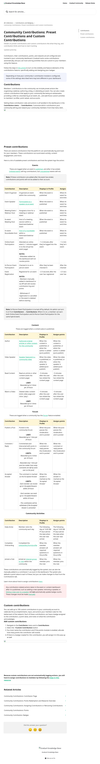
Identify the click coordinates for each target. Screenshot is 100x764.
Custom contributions (87, 37)
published (39, 169)
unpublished (45, 171)
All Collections (8, 23)
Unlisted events (15, 171)
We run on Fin (51, 758)
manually (31, 594)
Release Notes (90, 3)
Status (65, 3)
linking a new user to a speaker (17, 592)
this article (22, 68)
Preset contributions (87, 34)
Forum (45, 415)
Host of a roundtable (27, 231)
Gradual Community (76, 3)
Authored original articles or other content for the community (28, 343)
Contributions (84, 30)
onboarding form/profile (28, 545)
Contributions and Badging (24, 23)
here (40, 581)
